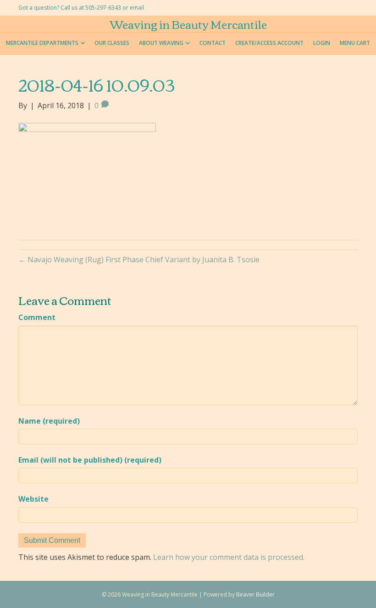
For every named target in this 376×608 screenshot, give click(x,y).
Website (33, 499)
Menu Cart (355, 43)
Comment (36, 317)
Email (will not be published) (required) (89, 460)
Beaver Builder (255, 594)
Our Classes (111, 43)
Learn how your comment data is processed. (228, 557)
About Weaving (161, 43)
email (137, 7)
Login (321, 43)
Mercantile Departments (42, 43)
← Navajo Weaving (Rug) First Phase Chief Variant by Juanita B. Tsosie (139, 259)
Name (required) (49, 421)
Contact (212, 43)
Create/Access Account (269, 43)
